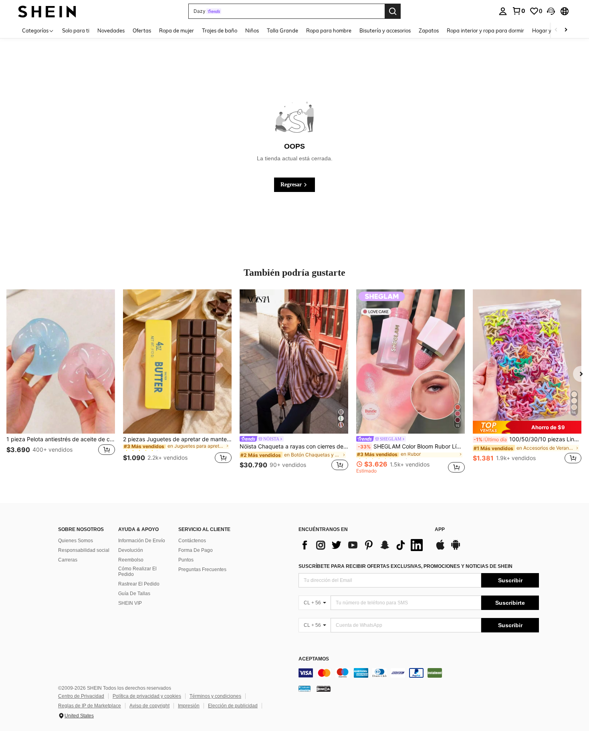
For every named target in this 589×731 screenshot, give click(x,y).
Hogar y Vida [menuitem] (548, 30)
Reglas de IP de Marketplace (89, 706)
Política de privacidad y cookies (147, 696)
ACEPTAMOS (314, 659)
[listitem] (60, 381)
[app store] (440, 548)
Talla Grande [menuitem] (282, 30)
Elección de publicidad (233, 706)
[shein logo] (47, 11)
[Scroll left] (556, 30)
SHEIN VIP (130, 603)
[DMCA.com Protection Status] (324, 688)
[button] (551, 11)
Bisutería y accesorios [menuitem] (385, 30)
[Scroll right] (566, 30)
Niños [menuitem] (252, 30)
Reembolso (130, 560)
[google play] (455, 548)
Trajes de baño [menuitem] (219, 30)
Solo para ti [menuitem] (75, 30)
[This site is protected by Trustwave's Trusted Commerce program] (305, 688)
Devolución (130, 550)
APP (440, 529)
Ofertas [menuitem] (142, 30)
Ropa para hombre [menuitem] (328, 30)
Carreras (67, 560)
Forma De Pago (195, 550)
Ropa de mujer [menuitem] (176, 30)
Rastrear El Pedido (138, 584)
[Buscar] (393, 11)
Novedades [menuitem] (111, 30)
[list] (363, 545)
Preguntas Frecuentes (202, 569)
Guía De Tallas (134, 593)
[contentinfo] (419, 673)
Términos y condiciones (215, 696)
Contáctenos (192, 540)
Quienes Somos (75, 540)
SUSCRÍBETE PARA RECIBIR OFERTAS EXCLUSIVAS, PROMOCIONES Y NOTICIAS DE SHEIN (405, 566)
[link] (518, 11)
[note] (527, 427)
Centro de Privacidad (81, 696)
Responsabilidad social (83, 550)
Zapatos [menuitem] (429, 30)
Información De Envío (141, 540)
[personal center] (503, 11)
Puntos (186, 560)
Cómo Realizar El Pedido (137, 571)
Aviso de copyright (149, 706)
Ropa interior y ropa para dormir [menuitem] (485, 30)
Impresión (189, 706)
